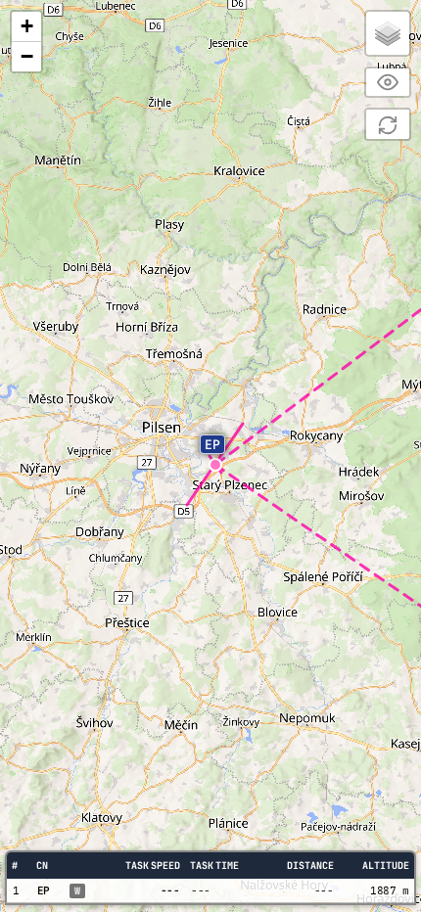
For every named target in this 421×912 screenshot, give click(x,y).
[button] (210, 443)
